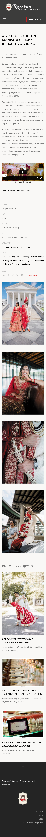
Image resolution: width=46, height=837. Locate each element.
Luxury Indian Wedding (19, 260)
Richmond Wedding (11, 264)
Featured (5, 247)
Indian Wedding (17, 247)
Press (27, 247)
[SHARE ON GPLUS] (13, 275)
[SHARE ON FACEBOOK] (8, 275)
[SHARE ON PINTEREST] (17, 275)
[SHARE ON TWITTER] (4, 275)
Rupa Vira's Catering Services (14, 781)
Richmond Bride (37, 260)
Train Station (25, 264)
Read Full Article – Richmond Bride (16, 191)
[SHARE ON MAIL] (22, 275)
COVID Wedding (8, 257)
